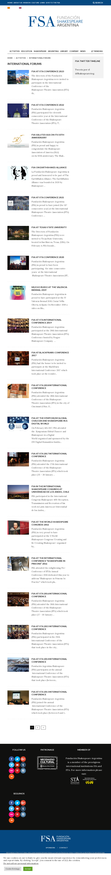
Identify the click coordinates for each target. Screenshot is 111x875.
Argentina (53, 51)
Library (64, 51)
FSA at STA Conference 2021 (48, 197)
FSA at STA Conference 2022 (48, 104)
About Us (18, 3)
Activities (15, 51)
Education (26, 51)
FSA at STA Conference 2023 (48, 71)
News (83, 51)
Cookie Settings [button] (13, 869)
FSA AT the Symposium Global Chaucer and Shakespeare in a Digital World (50, 421)
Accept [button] (28, 869)
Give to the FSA (53, 3)
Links (42, 3)
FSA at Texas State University (49, 227)
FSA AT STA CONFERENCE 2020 (48, 257)
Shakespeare (40, 51)
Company (74, 51)
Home (10, 3)
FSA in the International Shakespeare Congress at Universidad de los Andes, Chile (50, 489)
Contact (63, 848)
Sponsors (50, 848)
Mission (26, 3)
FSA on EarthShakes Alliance (49, 167)
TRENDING (98, 51)
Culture (35, 3)
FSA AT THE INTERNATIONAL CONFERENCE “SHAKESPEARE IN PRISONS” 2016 (48, 561)
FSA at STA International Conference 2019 (47, 321)
